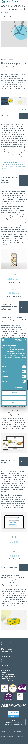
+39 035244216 (6, 651)
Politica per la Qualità (8, 677)
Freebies (4, 660)
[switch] (24, 371)
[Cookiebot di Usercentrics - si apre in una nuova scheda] (16, 340)
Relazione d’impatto (7, 681)
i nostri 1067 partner (11, 347)
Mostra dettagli (19, 387)
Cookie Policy (4, 739)
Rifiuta (14, 403)
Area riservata (5, 670)
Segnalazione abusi (7, 674)
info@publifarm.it (6, 656)
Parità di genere (6, 679)
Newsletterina (5, 662)
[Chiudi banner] (25, 339)
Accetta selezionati (14, 397)
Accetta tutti (14, 392)
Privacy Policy (20, 736)
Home (2, 52)
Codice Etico (5, 672)
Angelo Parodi (9, 52)
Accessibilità (11, 739)
